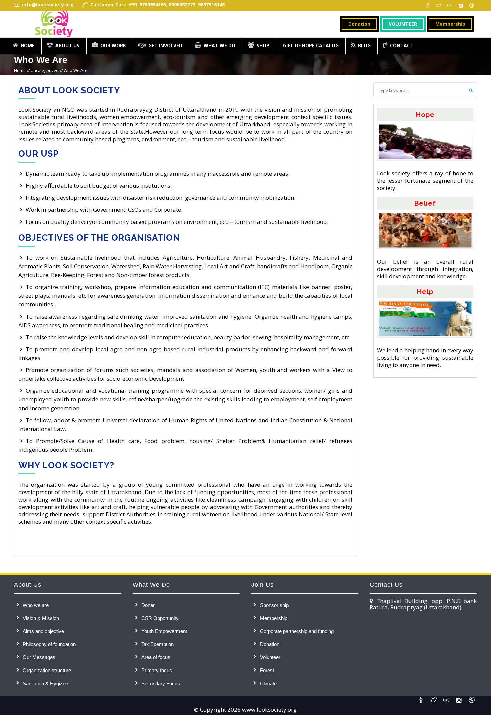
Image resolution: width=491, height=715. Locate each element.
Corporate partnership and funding (297, 631)
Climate (268, 683)
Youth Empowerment (164, 631)
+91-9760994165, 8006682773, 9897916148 (176, 4)
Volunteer (270, 657)
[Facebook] (428, 6)
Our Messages (39, 657)
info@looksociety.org (48, 4)
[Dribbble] (472, 6)
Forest (267, 670)
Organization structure (47, 670)
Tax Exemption (157, 644)
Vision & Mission (41, 618)
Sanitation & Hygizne (45, 683)
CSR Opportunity (160, 618)
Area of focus (155, 657)
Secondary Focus (160, 683)
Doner (148, 605)
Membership (273, 618)
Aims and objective (43, 631)
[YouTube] (450, 6)
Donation (269, 644)
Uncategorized (45, 70)
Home (20, 70)
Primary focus (156, 670)
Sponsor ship (274, 605)
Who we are (36, 605)
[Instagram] (461, 6)
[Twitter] (439, 6)
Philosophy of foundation (49, 644)
